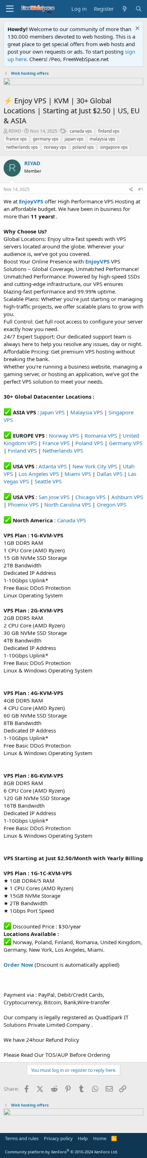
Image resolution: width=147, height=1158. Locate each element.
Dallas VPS (109, 473)
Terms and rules (22, 1138)
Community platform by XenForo (61, 1151)
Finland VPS (22, 450)
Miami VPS (78, 473)
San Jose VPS (54, 497)
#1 (140, 189)
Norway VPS (64, 435)
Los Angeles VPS (39, 473)
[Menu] (9, 9)
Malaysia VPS (86, 412)
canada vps (81, 131)
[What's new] (124, 8)
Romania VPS (101, 435)
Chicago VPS (90, 497)
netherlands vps (22, 147)
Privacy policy (58, 1138)
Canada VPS (71, 520)
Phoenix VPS (23, 504)
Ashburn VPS (127, 497)
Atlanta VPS (53, 466)
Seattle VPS (48, 481)
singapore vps (114, 147)
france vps (16, 139)
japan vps (74, 139)
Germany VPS (125, 443)
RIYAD (15, 131)
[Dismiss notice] (136, 29)
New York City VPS (94, 466)
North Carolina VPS (67, 504)
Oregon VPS (111, 504)
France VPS (56, 443)
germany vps (46, 139)
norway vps (55, 147)
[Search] (139, 8)
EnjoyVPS (97, 261)
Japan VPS (52, 412)
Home (99, 1138)
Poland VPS (89, 443)
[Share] (131, 190)
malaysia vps (102, 139)
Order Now (18, 964)
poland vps (83, 147)
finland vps (109, 131)
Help (83, 1138)
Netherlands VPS (62, 450)
